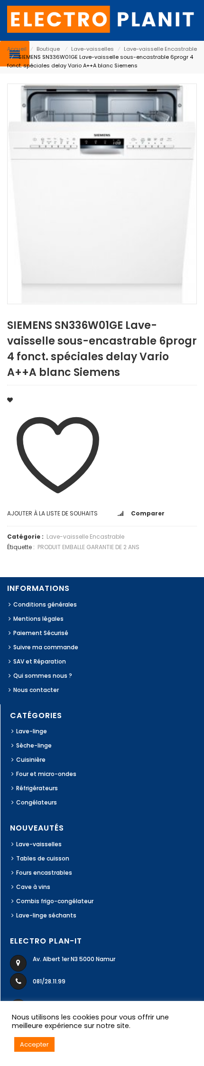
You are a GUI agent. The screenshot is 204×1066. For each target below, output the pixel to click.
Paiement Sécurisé (40, 633)
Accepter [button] (34, 1044)
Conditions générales (45, 604)
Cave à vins (33, 887)
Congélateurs (36, 802)
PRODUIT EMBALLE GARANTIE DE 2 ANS (88, 547)
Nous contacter (36, 690)
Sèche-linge (34, 745)
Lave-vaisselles (92, 49)
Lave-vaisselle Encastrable (160, 49)
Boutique (48, 49)
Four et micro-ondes (46, 774)
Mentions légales (38, 619)
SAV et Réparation (39, 661)
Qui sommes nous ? (42, 676)
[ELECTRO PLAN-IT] (102, 19)
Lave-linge (31, 731)
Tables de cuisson (42, 858)
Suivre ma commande (45, 647)
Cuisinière (31, 760)
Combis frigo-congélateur (54, 901)
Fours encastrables (44, 873)
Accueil (17, 49)
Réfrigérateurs (37, 788)
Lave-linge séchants (46, 915)
